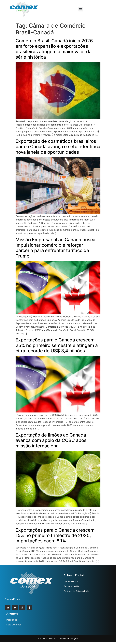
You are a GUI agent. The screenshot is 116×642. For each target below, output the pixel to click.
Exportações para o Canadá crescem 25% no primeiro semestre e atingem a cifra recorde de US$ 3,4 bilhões (57, 345)
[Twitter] (15, 607)
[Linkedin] (7, 607)
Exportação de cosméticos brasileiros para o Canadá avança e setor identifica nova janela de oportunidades (58, 146)
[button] (80, 9)
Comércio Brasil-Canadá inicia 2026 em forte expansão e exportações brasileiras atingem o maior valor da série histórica (54, 49)
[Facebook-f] (29, 607)
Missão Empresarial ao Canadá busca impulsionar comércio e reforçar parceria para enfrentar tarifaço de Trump (55, 248)
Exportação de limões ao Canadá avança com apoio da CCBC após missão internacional (51, 440)
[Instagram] (22, 607)
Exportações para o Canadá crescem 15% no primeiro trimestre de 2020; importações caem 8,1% (55, 535)
